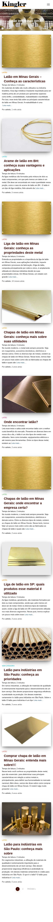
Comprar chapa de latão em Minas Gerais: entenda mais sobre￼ (25, 760)
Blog (14, 913)
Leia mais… (7, 105)
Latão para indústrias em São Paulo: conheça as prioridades (23, 674)
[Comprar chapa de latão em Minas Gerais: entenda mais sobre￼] (26, 730)
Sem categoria (8, 666)
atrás (16, 110)
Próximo (31, 889)
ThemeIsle (37, 919)
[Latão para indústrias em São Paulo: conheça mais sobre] (26, 818)
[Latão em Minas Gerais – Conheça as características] (26, 51)
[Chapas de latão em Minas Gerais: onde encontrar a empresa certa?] (26, 473)
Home (23, 913)
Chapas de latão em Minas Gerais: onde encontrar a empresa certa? (24, 503)
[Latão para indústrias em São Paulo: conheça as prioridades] (26, 644)
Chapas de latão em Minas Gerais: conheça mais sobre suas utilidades (25, 336)
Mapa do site (35, 913)
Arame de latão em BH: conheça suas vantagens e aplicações (24, 165)
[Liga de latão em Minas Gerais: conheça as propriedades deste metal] (26, 218)
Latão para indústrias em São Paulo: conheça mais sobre (23, 848)
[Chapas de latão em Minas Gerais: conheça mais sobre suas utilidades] (26, 306)
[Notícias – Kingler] (15, 4)
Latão (4, 72)
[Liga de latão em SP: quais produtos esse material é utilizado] (26, 558)
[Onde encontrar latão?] (26, 394)
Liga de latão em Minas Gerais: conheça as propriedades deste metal (23, 248)
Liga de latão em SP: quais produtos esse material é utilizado (24, 588)
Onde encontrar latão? (21, 422)
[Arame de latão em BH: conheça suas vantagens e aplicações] (26, 135)
